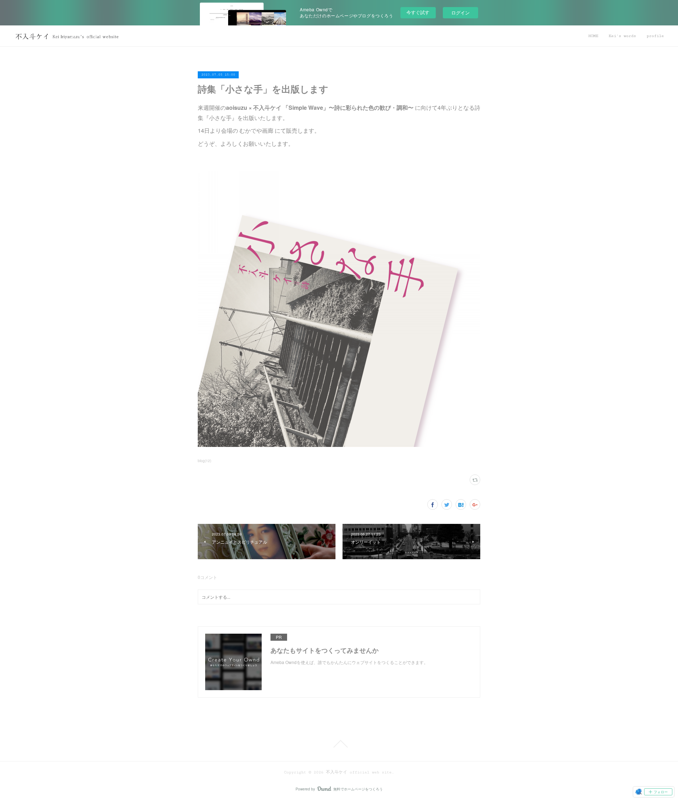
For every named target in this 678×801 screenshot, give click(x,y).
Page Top (339, 744)
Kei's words (622, 36)
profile (655, 36)
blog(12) (204, 460)
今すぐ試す (417, 12)
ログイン (460, 12)
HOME (593, 36)
